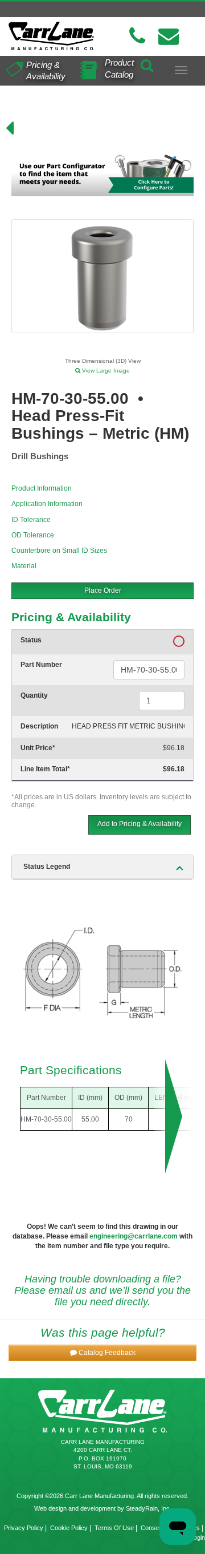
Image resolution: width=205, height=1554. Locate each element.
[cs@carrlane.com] (168, 36)
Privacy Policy (23, 1527)
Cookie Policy (69, 1527)
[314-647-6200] (137, 36)
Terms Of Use (114, 1527)
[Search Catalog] (147, 63)
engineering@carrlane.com (133, 1236)
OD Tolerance (32, 535)
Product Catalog (119, 68)
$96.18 (173, 748)
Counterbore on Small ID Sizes (59, 551)
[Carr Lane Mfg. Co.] (51, 36)
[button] (102, 1353)
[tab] (102, 867)
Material (23, 566)
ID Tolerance (31, 520)
